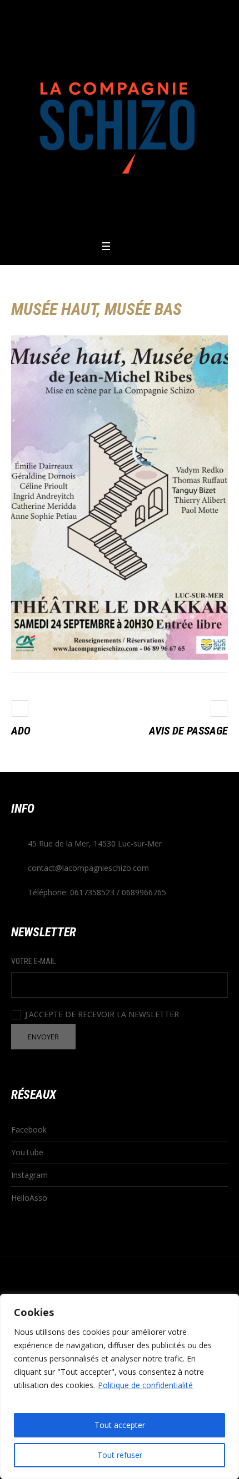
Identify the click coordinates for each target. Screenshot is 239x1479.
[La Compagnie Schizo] (119, 119)
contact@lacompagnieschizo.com (88, 868)
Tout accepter (119, 1425)
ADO (21, 730)
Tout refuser (119, 1455)
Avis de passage (188, 730)
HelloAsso (29, 1197)
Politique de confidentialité (145, 1385)
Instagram (29, 1175)
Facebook (29, 1129)
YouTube (27, 1152)
